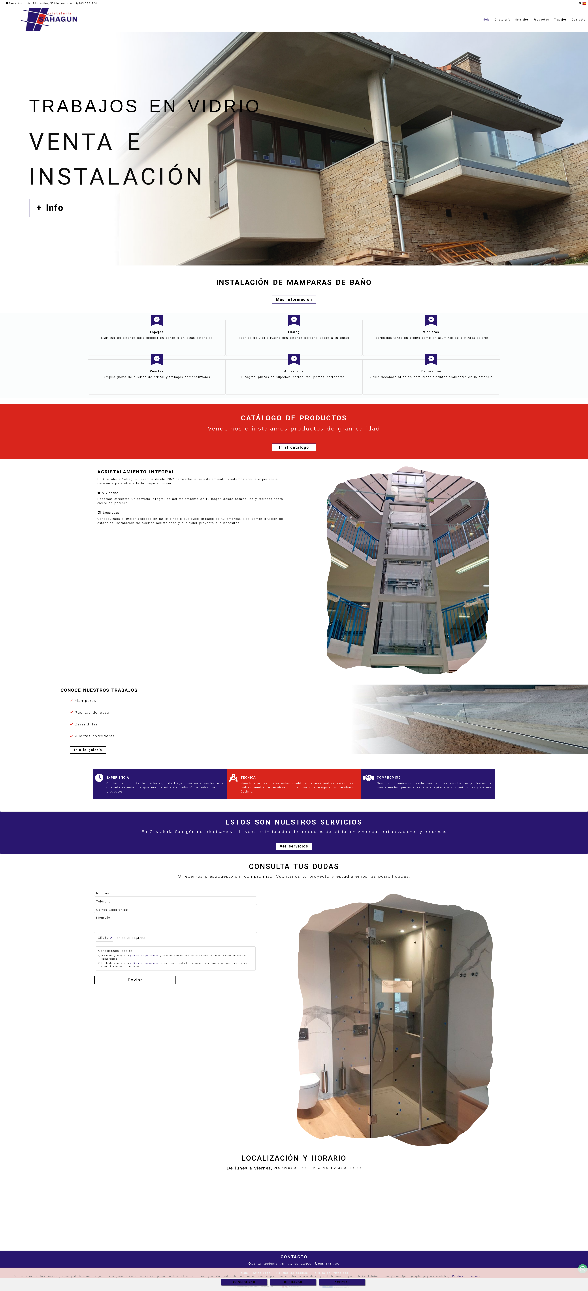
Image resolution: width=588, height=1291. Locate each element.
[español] (584, 3)
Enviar (135, 980)
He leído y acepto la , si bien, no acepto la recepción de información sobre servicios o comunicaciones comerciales (174, 965)
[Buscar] (580, 3)
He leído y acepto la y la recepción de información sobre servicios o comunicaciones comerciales (173, 957)
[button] (294, 300)
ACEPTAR (342, 1282)
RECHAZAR (293, 1282)
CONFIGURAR (244, 1282)
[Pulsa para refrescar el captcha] (111, 938)
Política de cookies (466, 1276)
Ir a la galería (88, 750)
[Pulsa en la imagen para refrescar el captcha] (103, 938)
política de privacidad (144, 955)
